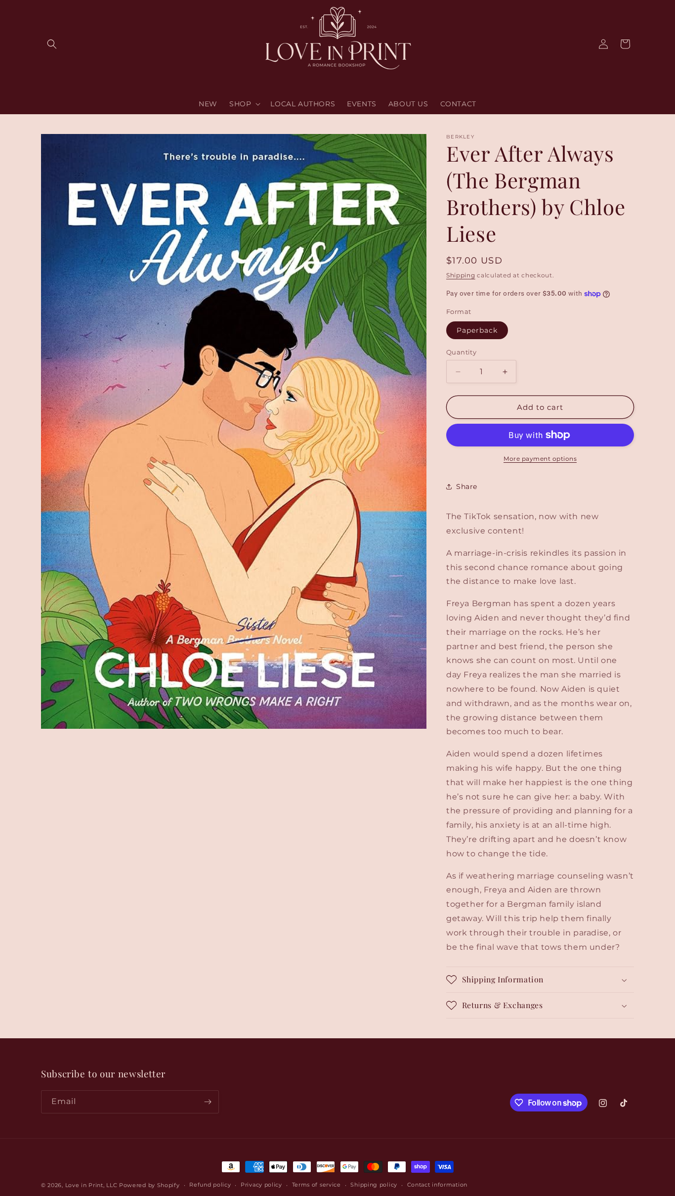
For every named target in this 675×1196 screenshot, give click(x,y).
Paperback (477, 330)
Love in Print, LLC (91, 1185)
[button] (52, 44)
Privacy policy (261, 1184)
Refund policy (210, 1184)
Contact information (437, 1184)
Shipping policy (373, 1184)
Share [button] (466, 486)
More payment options (540, 458)
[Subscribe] (207, 1101)
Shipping (460, 275)
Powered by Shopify (149, 1185)
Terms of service (316, 1184)
